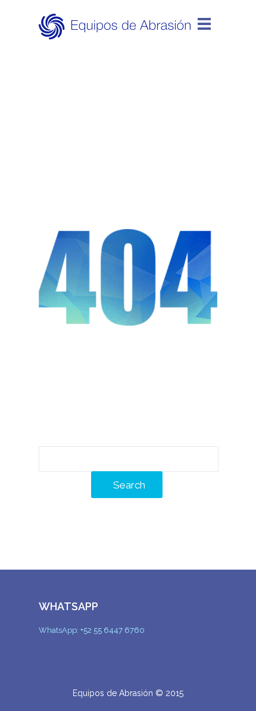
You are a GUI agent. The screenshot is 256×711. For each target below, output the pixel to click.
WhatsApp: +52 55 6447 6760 (92, 630)
